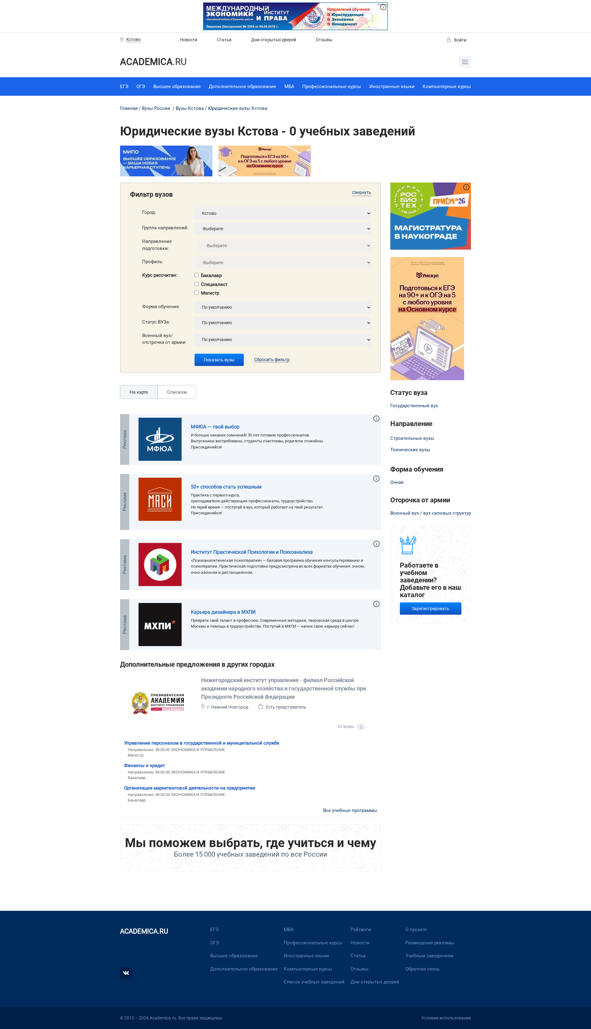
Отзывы (324, 39)
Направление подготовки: (157, 245)
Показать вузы (219, 359)
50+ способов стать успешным (226, 487)
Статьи (224, 39)
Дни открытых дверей (273, 39)
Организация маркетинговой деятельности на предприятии (189, 788)
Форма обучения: (161, 306)
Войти (460, 40)
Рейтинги (361, 929)
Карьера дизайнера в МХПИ (223, 612)
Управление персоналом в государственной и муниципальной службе (201, 743)
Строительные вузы (412, 438)
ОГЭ (140, 86)
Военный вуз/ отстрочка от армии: (164, 339)
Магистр (210, 293)
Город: (149, 212)
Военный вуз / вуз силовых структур (430, 513)
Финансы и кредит (144, 765)
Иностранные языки (392, 86)
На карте (139, 392)
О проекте (416, 929)
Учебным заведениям (429, 956)
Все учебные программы (350, 810)
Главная (129, 108)
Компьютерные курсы (447, 86)
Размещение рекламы (429, 943)
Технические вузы (410, 449)
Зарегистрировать (430, 608)
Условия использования (446, 1017)
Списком (177, 392)
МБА (289, 86)
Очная (397, 482)
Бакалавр (211, 275)
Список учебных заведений (314, 982)
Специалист (214, 284)
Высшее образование (177, 86)
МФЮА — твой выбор (215, 427)
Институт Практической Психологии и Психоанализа (252, 552)
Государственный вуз (414, 405)
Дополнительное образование (242, 86)
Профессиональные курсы (331, 86)
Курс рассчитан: (159, 275)
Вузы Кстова (190, 108)
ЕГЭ (124, 86)
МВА (289, 929)
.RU (153, 61)
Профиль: (152, 261)
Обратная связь (422, 969)
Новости (188, 39)
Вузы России (156, 108)
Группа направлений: (165, 228)
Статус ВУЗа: (156, 322)
